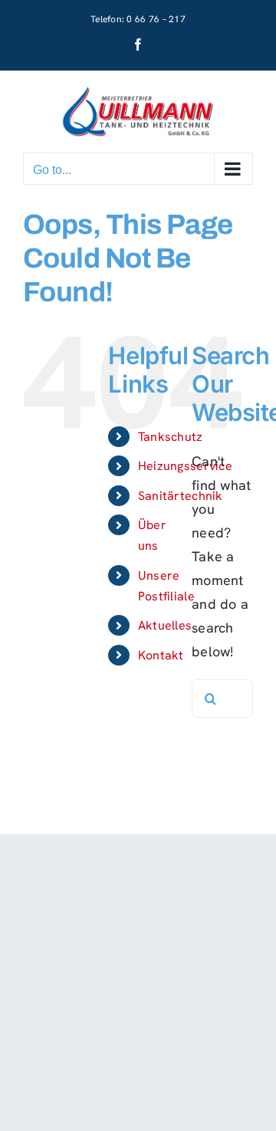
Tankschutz (170, 437)
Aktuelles (165, 625)
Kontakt (161, 655)
